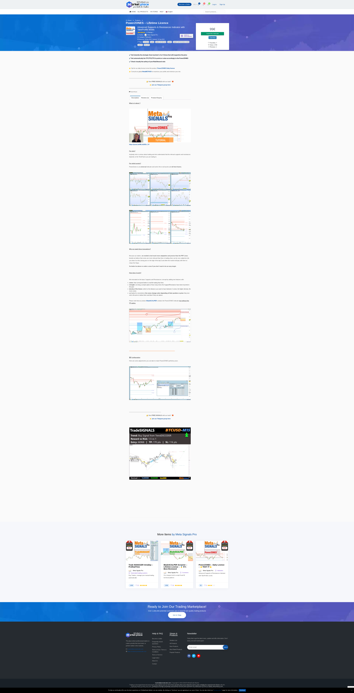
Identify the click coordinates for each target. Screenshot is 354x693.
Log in (214, 4)
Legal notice (155, 658)
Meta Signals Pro (152, 35)
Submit (225, 647)
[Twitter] (194, 656)
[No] (352, 690)
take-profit (146, 45)
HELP (161, 11)
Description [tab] (135, 98)
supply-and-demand (161, 42)
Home (129, 20)
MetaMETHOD (147, 71)
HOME (133, 11)
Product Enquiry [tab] (156, 98)
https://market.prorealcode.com (137, 651)
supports (140, 45)
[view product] (142, 555)
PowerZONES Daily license (166, 68)
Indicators (148, 37)
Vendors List (173, 640)
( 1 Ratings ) (149, 32)
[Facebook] (189, 656)
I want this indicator (212, 33)
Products (137, 20)
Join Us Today (177, 615)
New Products (174, 646)
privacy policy (218, 690)
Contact (154, 664)
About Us (155, 661)
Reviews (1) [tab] (145, 98)
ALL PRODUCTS (143, 11)
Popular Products (175, 652)
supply (152, 42)
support (170, 42)
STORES (155, 11)
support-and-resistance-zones (181, 42)
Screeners (185, 572)
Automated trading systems (138, 573)
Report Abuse (133, 91)
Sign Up (222, 4)
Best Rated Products (176, 649)
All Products (173, 643)
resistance (146, 42)
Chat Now (213, 37)
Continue (242, 690)
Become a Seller (184, 4)
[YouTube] (198, 656)
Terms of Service (157, 655)
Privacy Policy (156, 647)
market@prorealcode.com (135, 649)
